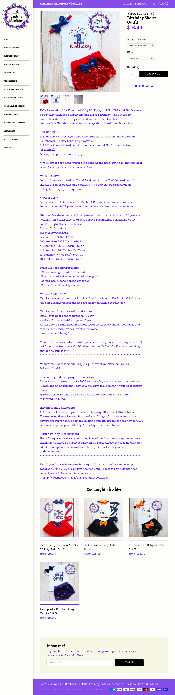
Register (141, 4)
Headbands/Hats (11, 114)
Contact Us (8, 148)
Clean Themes (79, 690)
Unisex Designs (10, 81)
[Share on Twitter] (139, 85)
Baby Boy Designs (11, 48)
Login (127, 4)
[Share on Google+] (147, 85)
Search (44, 684)
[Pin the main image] (143, 85)
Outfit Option (137, 40)
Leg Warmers (9, 131)
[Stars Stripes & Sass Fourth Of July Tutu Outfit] (59, 517)
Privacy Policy (99, 684)
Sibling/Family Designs (14, 106)
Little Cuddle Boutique (55, 690)
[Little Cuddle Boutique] (16, 16)
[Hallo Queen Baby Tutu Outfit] (103, 517)
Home (6, 39)
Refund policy (148, 684)
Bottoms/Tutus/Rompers (14, 123)
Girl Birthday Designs (13, 98)
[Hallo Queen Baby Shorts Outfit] (148, 517)
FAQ (84, 684)
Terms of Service (124, 684)
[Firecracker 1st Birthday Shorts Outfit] (80, 51)
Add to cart (153, 74)
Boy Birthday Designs (13, 89)
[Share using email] (152, 85)
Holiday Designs (11, 139)
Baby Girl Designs (12, 56)
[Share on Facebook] (136, 85)
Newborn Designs (11, 64)
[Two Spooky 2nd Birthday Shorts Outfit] (59, 581)
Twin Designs (9, 73)
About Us (57, 684)
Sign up (129, 662)
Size (130, 52)
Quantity (133, 67)
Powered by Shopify (94, 690)
